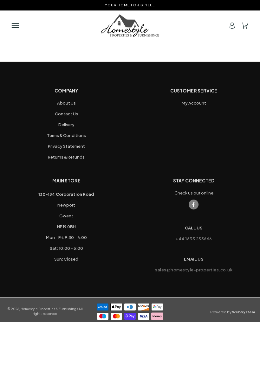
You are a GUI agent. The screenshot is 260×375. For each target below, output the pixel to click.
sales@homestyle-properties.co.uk (193, 269)
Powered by (232, 312)
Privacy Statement (66, 146)
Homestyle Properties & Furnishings (49, 309)
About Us (66, 103)
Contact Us (66, 113)
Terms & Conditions (66, 135)
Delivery (66, 124)
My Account (194, 103)
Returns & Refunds (66, 157)
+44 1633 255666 (193, 238)
